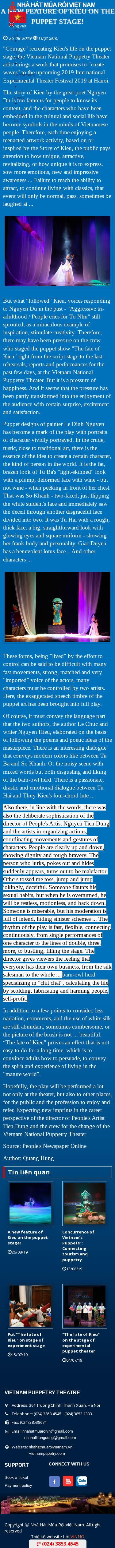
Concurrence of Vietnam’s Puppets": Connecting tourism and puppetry (78, 1245)
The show (16, 55)
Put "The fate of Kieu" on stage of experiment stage (26, 1340)
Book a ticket (16, 1477)
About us (16, 32)
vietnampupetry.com (47, 1453)
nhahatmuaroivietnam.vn (50, 1447)
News (16, 97)
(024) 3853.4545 (60, 1543)
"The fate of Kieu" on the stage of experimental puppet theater (81, 1343)
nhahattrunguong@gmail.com (50, 1437)
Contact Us (16, 117)
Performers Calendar (16, 77)
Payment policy (18, 1485)
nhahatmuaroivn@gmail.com (47, 1431)
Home (16, 18)
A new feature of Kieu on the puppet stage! (28, 1237)
